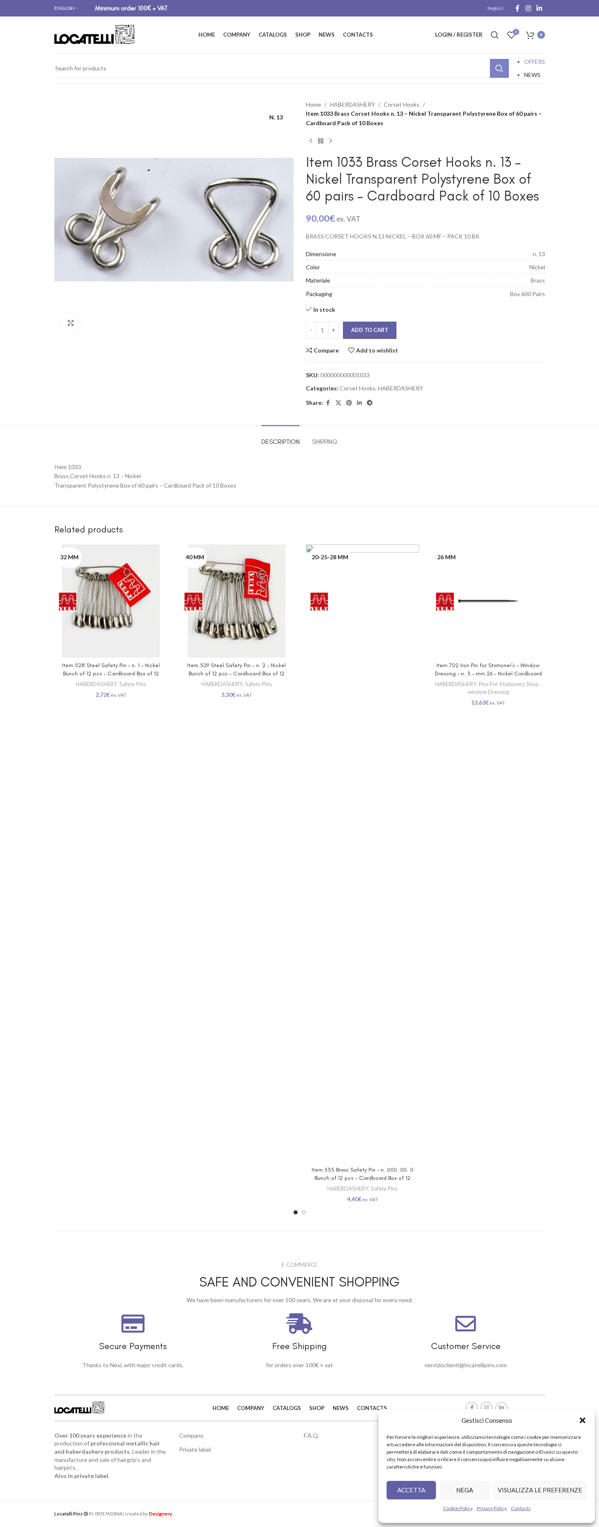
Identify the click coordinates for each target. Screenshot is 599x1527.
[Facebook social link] (517, 8)
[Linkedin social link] (539, 8)
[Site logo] (95, 33)
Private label (195, 1449)
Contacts (521, 1508)
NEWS (532, 74)
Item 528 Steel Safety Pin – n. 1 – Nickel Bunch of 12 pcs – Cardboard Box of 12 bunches (111, 673)
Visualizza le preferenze (540, 1490)
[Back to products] (321, 141)
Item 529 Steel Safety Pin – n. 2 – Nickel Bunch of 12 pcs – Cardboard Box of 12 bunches (236, 673)
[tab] (280, 437)
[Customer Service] (465, 1323)
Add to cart (369, 330)
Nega (464, 1490)
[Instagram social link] (528, 8)
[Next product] (331, 141)
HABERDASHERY (352, 104)
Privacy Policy (492, 1508)
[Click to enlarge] (71, 323)
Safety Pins (132, 684)
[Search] (495, 35)
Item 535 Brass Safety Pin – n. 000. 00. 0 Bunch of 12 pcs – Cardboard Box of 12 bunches (362, 1177)
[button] (582, 1420)
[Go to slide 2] (304, 1212)
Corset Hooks (402, 104)
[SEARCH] (499, 68)
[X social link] (338, 403)
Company (191, 1435)
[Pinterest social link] (349, 403)
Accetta (411, 1490)
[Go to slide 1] (296, 1212)
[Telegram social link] (369, 403)
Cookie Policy (458, 1508)
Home (313, 104)
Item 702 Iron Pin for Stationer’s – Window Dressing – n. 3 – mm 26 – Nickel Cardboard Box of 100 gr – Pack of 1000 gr (488, 673)
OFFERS (534, 61)
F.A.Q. (311, 1435)
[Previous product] (311, 141)
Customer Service (466, 1346)
